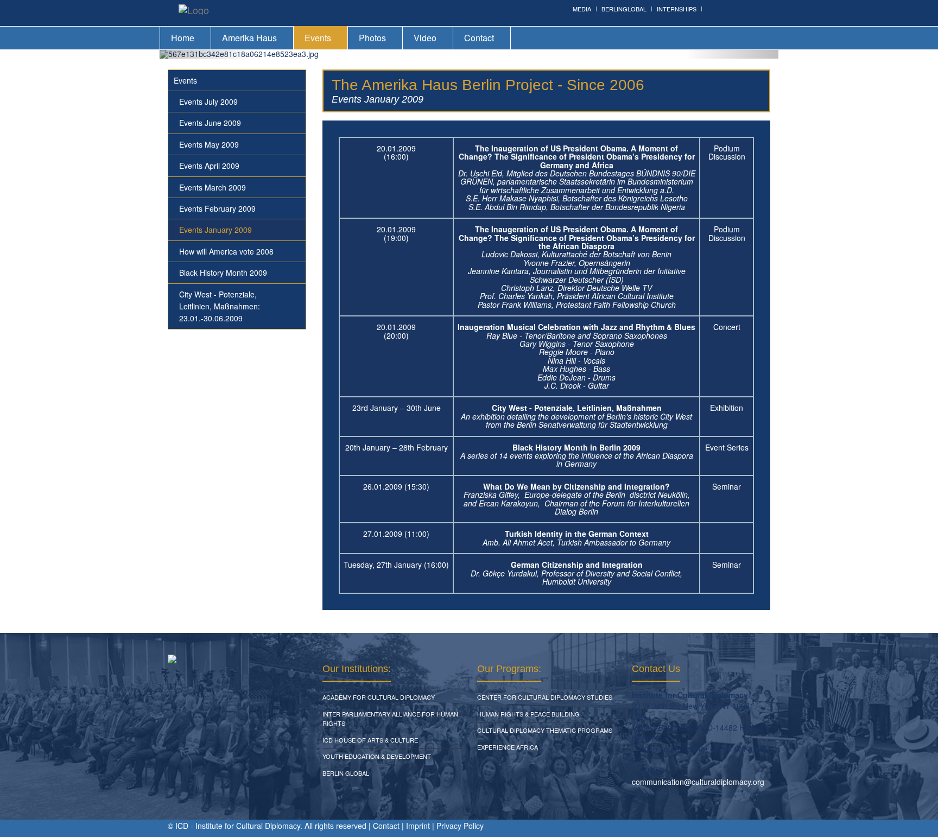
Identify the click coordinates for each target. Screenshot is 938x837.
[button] (206, 54)
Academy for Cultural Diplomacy (378, 697)
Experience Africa (507, 747)
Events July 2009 (208, 101)
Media (582, 8)
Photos (372, 37)
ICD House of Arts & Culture (370, 739)
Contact (479, 37)
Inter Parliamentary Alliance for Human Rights (390, 718)
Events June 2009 (210, 122)
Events (318, 37)
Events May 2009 (209, 144)
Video (425, 37)
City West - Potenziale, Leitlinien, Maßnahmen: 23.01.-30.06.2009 (219, 306)
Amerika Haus (249, 37)
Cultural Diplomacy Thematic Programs (544, 730)
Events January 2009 (215, 229)
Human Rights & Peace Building (528, 713)
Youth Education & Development (376, 756)
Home (182, 37)
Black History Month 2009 (223, 272)
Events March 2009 (212, 187)
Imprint (418, 825)
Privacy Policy (460, 825)
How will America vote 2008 (226, 251)
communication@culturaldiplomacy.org (698, 781)
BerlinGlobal (624, 8)
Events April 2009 (209, 165)
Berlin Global (345, 773)
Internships (676, 8)
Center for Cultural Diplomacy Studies (544, 697)
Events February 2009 (217, 208)
